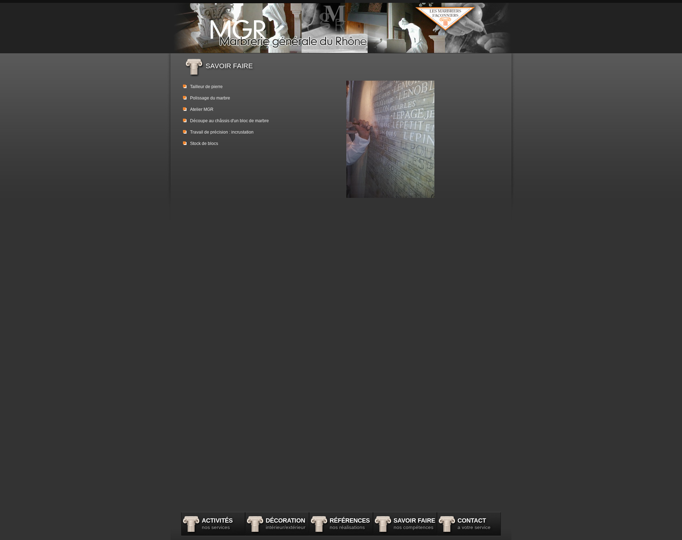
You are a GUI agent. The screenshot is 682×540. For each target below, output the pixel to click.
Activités (217, 523)
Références (350, 523)
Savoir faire (414, 523)
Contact (474, 523)
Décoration (285, 523)
